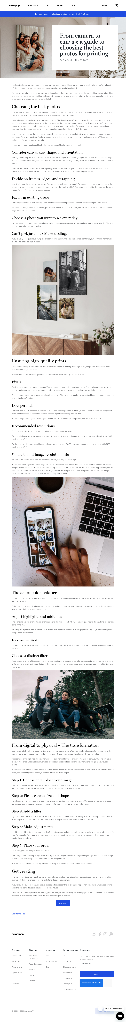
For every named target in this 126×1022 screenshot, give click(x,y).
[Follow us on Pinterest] (111, 934)
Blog (47, 967)
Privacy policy (67, 978)
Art (13, 978)
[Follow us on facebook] (100, 934)
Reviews (31, 970)
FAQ (64, 956)
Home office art (51, 961)
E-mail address (87, 963)
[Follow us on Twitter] (94, 934)
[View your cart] (116, 5)
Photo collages (17, 967)
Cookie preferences (69, 989)
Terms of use (67, 972)
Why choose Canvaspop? (33, 957)
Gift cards (15, 984)
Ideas (47, 956)
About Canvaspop (35, 964)
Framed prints (16, 961)
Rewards (32, 981)
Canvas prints (16, 956)
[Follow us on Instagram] (105, 934)
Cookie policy (67, 984)
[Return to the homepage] (14, 5)
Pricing (31, 975)
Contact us (67, 961)
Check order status (69, 967)
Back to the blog (18, 914)
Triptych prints (17, 972)
